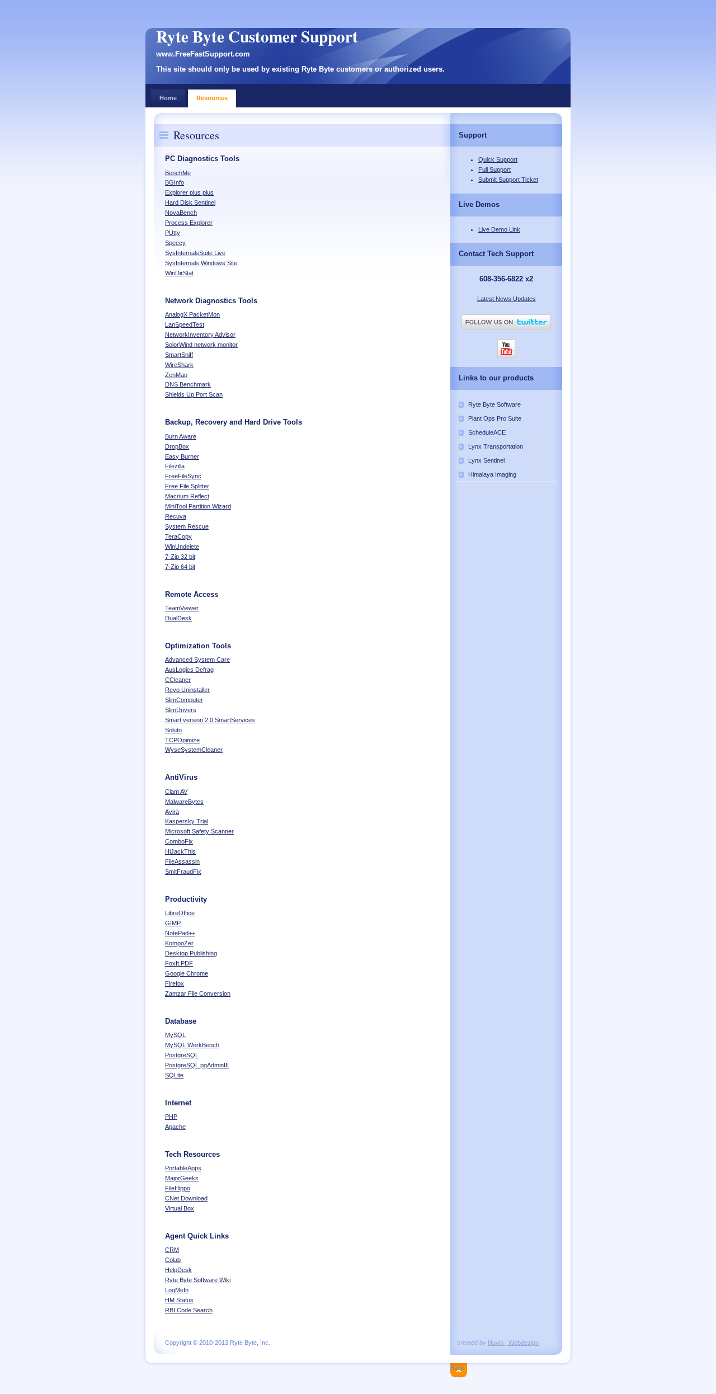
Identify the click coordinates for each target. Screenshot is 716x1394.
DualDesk (178, 618)
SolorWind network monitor (201, 344)
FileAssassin (182, 861)
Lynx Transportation (495, 446)
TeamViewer (182, 608)
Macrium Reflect (187, 496)
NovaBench (181, 212)
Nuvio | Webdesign (513, 1342)
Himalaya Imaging (492, 474)
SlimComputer (184, 699)
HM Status (179, 1300)
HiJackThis (180, 851)
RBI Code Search (189, 1310)
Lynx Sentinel (486, 460)
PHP (171, 1116)
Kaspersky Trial (186, 821)
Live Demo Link (499, 229)
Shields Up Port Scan (194, 394)
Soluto (173, 730)
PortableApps (183, 1168)
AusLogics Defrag (189, 669)
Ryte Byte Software (494, 404)
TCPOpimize (182, 740)
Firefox (174, 983)
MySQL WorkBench (192, 1045)
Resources (212, 98)
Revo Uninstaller (187, 689)
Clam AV (176, 791)
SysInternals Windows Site (201, 263)
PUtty (172, 232)
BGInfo (174, 182)
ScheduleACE (487, 432)
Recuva (175, 516)
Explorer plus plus (189, 192)
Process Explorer (189, 222)
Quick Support (497, 159)
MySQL (175, 1035)
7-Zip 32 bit (180, 556)
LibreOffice (180, 913)
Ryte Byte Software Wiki (197, 1280)
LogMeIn (177, 1290)
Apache (175, 1126)
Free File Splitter (187, 486)
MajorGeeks (182, 1178)
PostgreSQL (182, 1055)
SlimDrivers (180, 710)
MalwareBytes (184, 801)
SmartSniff (179, 354)
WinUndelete (182, 546)
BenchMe (178, 172)
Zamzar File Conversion (197, 993)
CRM (172, 1249)
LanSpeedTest (184, 324)
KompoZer (179, 943)
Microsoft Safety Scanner (199, 831)
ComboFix (179, 841)
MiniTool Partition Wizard (198, 506)
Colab (173, 1259)
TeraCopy (178, 536)
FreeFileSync (183, 476)
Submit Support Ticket (508, 179)
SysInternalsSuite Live (195, 252)
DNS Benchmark (188, 384)
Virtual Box (179, 1208)
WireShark (179, 364)
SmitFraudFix (183, 871)
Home (168, 98)
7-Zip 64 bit (180, 566)
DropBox (177, 446)
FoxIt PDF (179, 963)
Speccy (175, 242)
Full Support (494, 169)
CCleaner (178, 679)
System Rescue (187, 526)
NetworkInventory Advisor (200, 334)
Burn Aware (180, 436)
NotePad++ (180, 933)
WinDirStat (179, 273)
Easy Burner (182, 456)
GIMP (173, 923)
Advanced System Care (197, 659)
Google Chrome (186, 973)
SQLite (174, 1075)
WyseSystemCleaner (194, 749)
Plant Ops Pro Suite (494, 418)
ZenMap (176, 374)
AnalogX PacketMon (192, 314)
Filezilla (175, 466)
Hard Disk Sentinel (190, 202)
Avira (172, 811)
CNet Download (186, 1198)
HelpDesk (178, 1269)
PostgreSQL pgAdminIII (197, 1065)
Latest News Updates (506, 298)
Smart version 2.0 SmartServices (210, 720)
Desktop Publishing (191, 953)
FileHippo (177, 1188)
